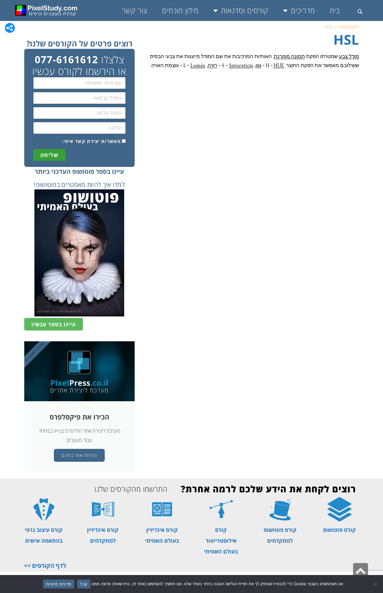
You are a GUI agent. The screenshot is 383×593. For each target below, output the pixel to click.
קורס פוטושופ (339, 529)
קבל (83, 584)
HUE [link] (279, 65)
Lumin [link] (198, 65)
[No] (376, 584)
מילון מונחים (180, 10)
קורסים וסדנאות (244, 10)
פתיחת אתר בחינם (79, 455)
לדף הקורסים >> (45, 566)
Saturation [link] (241, 65)
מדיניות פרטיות (59, 584)
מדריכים (303, 10)
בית (335, 10)
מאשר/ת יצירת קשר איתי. (91, 141)
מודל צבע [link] (349, 56)
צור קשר (135, 10)
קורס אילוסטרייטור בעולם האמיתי (221, 540)
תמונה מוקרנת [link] (289, 56)
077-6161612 (66, 59)
